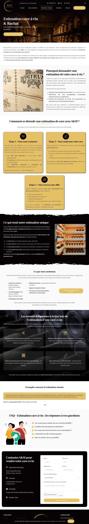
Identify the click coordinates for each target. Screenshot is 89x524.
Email (64, 468)
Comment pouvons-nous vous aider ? (55, 484)
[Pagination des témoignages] (43, 406)
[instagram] (85, 3)
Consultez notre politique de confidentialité (53, 521)
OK (71, 521)
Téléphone (47, 468)
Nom (45, 460)
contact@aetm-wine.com (14, 483)
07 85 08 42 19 (10, 486)
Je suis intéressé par (50, 476)
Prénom (65, 460)
